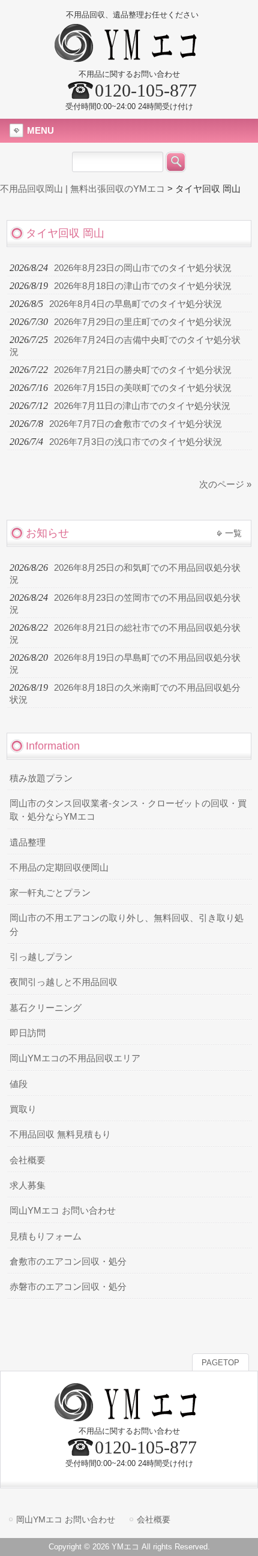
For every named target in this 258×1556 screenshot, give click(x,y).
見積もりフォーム (46, 1236)
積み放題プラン (41, 778)
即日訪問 (28, 1033)
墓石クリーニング (46, 1008)
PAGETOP (220, 1362)
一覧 (233, 533)
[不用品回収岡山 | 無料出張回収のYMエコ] (129, 57)
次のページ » (225, 484)
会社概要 (28, 1160)
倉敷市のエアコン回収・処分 (68, 1261)
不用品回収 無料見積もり (60, 1134)
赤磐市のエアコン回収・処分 (68, 1287)
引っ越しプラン (41, 957)
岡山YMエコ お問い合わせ (63, 1210)
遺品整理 (28, 842)
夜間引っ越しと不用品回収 (64, 982)
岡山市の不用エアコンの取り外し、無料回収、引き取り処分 (127, 924)
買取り (23, 1109)
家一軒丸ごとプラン (50, 893)
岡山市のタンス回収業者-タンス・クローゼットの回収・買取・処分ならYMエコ (128, 810)
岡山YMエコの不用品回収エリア (75, 1058)
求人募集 (28, 1185)
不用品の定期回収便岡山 (59, 867)
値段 (19, 1084)
